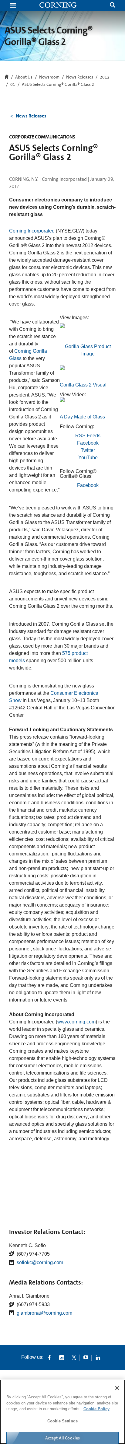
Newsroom (49, 77)
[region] (62, 1411)
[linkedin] (98, 1357)
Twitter (88, 450)
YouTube (88, 457)
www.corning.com (76, 1021)
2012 (105, 77)
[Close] (117, 1388)
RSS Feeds (87, 435)
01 (12, 84)
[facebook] (49, 1357)
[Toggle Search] (112, 5)
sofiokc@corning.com (40, 1262)
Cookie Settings (62, 1421)
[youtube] (85, 1357)
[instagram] (61, 1357)
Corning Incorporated (32, 230)
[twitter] (73, 1357)
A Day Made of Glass (82, 416)
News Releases (79, 77)
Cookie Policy (96, 1409)
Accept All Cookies (62, 1438)
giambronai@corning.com (44, 1313)
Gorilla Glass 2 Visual (83, 384)
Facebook (88, 443)
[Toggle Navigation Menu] (13, 6)
